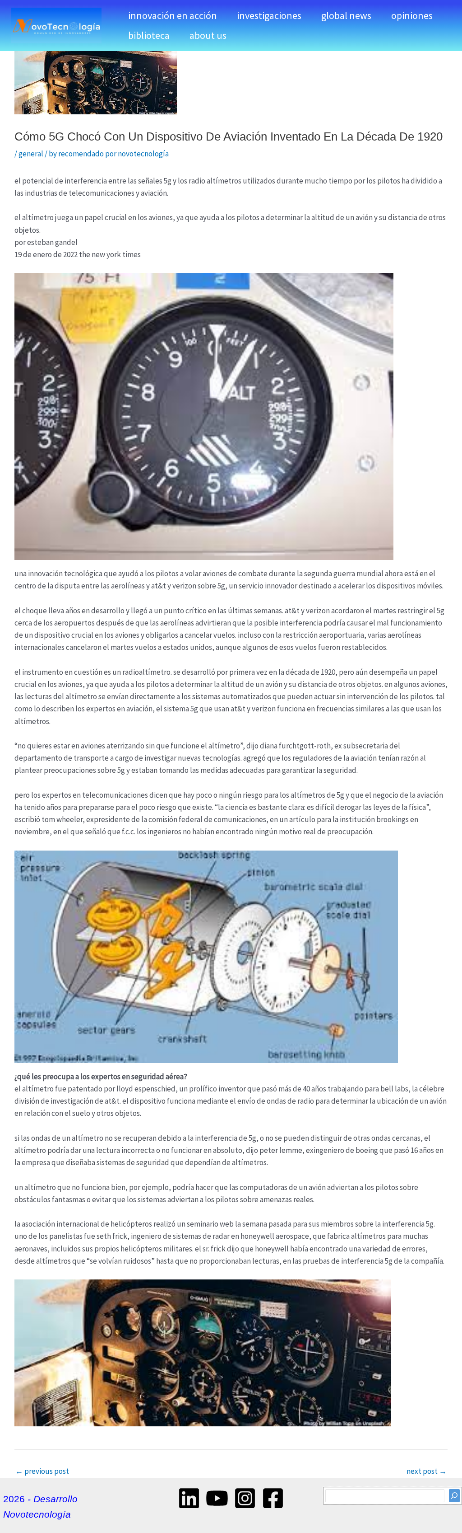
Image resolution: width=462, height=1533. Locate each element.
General (30, 154)
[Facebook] (273, 1498)
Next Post (427, 1471)
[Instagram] (245, 1498)
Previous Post (42, 1471)
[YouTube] (217, 1498)
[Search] (454, 1495)
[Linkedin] (189, 1498)
